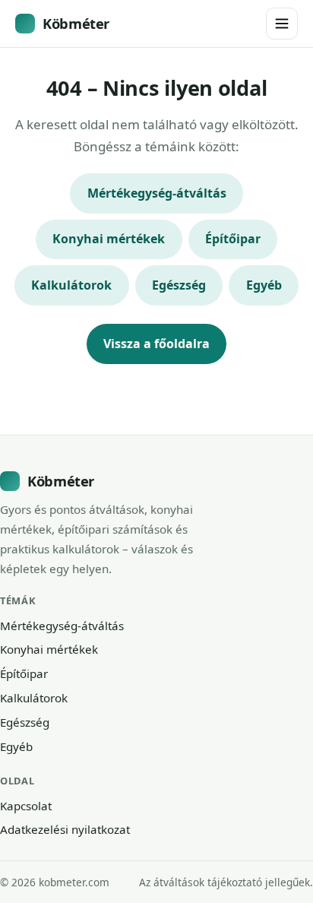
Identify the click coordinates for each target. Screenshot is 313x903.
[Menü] (282, 24)
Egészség (179, 285)
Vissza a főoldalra (156, 343)
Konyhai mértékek (108, 238)
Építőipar (233, 238)
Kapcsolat (26, 805)
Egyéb (264, 285)
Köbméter (76, 23)
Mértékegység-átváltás (156, 193)
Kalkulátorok (71, 285)
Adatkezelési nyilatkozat (65, 829)
